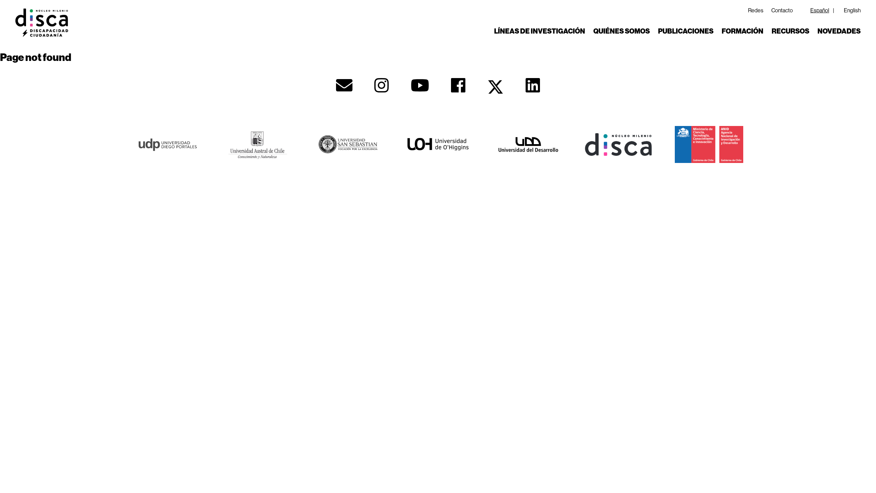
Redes (755, 10)
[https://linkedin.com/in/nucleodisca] (533, 85)
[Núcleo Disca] (618, 143)
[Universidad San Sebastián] (347, 143)
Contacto (782, 10)
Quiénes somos (621, 31)
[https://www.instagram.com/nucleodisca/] (381, 85)
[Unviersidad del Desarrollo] (528, 143)
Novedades (839, 31)
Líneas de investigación (539, 31)
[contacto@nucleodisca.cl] (344, 85)
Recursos (790, 31)
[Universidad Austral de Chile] (257, 143)
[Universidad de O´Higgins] (438, 143)
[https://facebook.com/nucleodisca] (458, 85)
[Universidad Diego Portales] (167, 143)
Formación (742, 31)
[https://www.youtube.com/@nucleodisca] (420, 85)
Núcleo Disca (41, 22)
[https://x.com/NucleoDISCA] (495, 87)
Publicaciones (685, 31)
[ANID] (709, 143)
